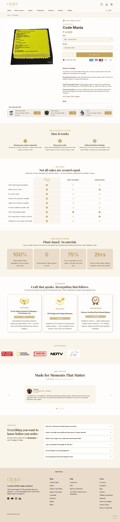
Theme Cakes (19, 10)
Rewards (102, 498)
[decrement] (65, 54)
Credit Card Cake (20, 111)
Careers (102, 492)
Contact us (73, 482)
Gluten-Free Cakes (56, 489)
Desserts (52, 498)
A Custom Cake (68, 24)
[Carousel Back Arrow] (9, 395)
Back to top (59, 471)
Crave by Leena (15, 514)
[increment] (73, 54)
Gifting (69, 10)
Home (8, 15)
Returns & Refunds (76, 489)
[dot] (56, 408)
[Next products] (111, 107)
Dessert (50, 10)
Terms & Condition (106, 501)
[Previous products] (107, 107)
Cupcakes (40, 10)
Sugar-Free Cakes (56, 492)
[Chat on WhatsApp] (115, 517)
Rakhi (9, 10)
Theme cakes (54, 482)
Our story (103, 482)
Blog (101, 489)
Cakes (30, 10)
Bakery (60, 10)
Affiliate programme (106, 495)
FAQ (71, 485)
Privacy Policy (104, 505)
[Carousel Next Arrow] (111, 395)
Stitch (87, 111)
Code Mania (15, 15)
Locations (103, 485)
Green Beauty (55, 111)
